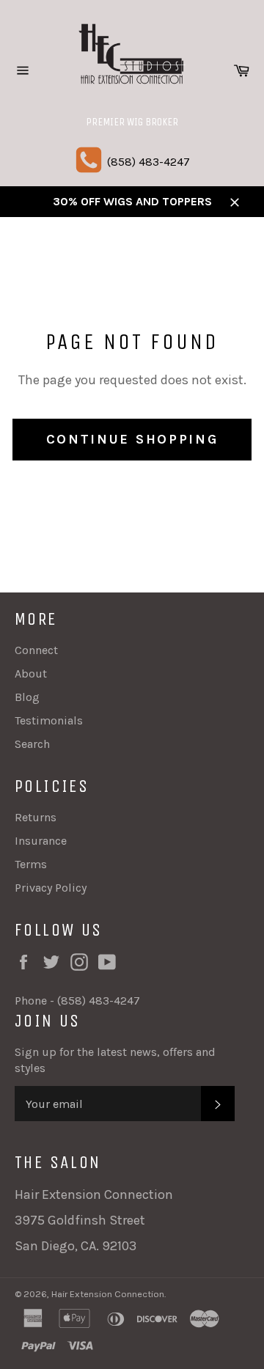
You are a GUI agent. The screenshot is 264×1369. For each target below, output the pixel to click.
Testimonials (49, 720)
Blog (27, 697)
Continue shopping (132, 439)
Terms (31, 864)
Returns (35, 817)
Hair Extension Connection (107, 1293)
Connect (36, 650)
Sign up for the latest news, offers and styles (115, 1060)
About (31, 673)
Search (32, 744)
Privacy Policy (51, 888)
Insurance (41, 841)
